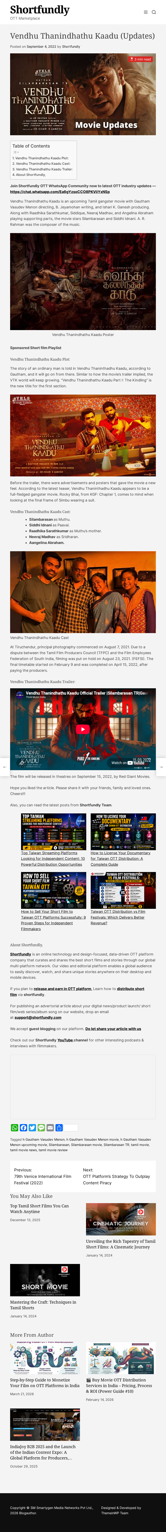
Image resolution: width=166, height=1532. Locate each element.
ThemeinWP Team (114, 1513)
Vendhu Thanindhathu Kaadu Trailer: (44, 169)
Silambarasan (59, 1145)
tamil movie (140, 1145)
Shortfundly (39, 9)
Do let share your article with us (113, 1029)
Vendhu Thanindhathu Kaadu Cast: (43, 164)
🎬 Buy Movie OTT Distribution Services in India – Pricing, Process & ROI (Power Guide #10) (119, 1385)
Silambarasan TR (116, 1145)
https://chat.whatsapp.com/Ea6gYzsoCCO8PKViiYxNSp (60, 192)
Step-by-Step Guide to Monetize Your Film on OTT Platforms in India (45, 1382)
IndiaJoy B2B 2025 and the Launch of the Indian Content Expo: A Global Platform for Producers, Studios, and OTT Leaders (43, 1455)
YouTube (65, 1040)
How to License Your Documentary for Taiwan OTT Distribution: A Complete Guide (120, 859)
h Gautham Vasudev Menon (44, 1139)
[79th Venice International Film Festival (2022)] (5, 767)
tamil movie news (23, 1150)
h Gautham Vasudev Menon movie (92, 1139)
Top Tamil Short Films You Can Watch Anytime (39, 1208)
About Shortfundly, (31, 175)
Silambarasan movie (86, 1145)
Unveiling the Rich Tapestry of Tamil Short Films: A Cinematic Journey (120, 1244)
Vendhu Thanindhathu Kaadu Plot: (42, 158)
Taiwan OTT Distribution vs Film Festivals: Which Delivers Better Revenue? (118, 917)
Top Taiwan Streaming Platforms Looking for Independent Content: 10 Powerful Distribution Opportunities (53, 859)
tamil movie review (53, 1150)
